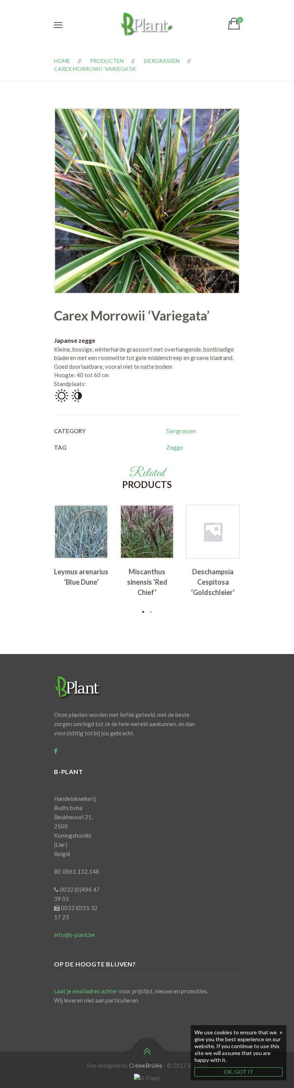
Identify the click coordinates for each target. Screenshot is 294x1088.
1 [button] (143, 612)
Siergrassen (162, 61)
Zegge (174, 447)
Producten (107, 61)
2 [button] (151, 612)
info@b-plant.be (74, 934)
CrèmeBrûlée (145, 1065)
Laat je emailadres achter (86, 991)
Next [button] (251, 560)
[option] (81, 548)
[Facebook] (55, 751)
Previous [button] (42, 560)
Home (62, 61)
